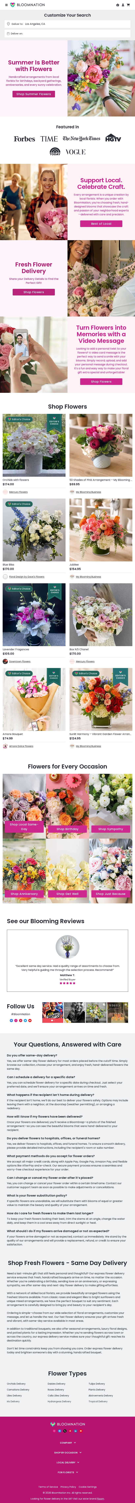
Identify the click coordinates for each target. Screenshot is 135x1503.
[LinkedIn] (75, 1431)
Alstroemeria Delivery (101, 1395)
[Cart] (128, 5)
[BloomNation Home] (27, 5)
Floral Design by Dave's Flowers (26, 576)
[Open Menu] (6, 5)
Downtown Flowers (19, 661)
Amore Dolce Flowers (21, 746)
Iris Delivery (13, 1401)
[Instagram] (16, 1020)
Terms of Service (48, 1487)
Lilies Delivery (14, 1395)
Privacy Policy (68, 1487)
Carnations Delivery (18, 1389)
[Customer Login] (123, 5)
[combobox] (71, 34)
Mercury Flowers (18, 492)
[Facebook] (11, 1020)
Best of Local (106, 224)
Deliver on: (17, 33)
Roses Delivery (56, 1389)
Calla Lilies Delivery (58, 1395)
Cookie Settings (88, 1487)
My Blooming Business (88, 492)
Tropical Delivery (98, 1401)
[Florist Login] (117, 5)
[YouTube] (30, 1020)
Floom (100, 1498)
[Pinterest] (20, 1020)
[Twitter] (25, 1020)
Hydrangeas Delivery (59, 1401)
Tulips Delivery (97, 1383)
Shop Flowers (39, 292)
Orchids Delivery (16, 1383)
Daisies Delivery (56, 1383)
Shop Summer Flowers (35, 94)
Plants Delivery (97, 1389)
